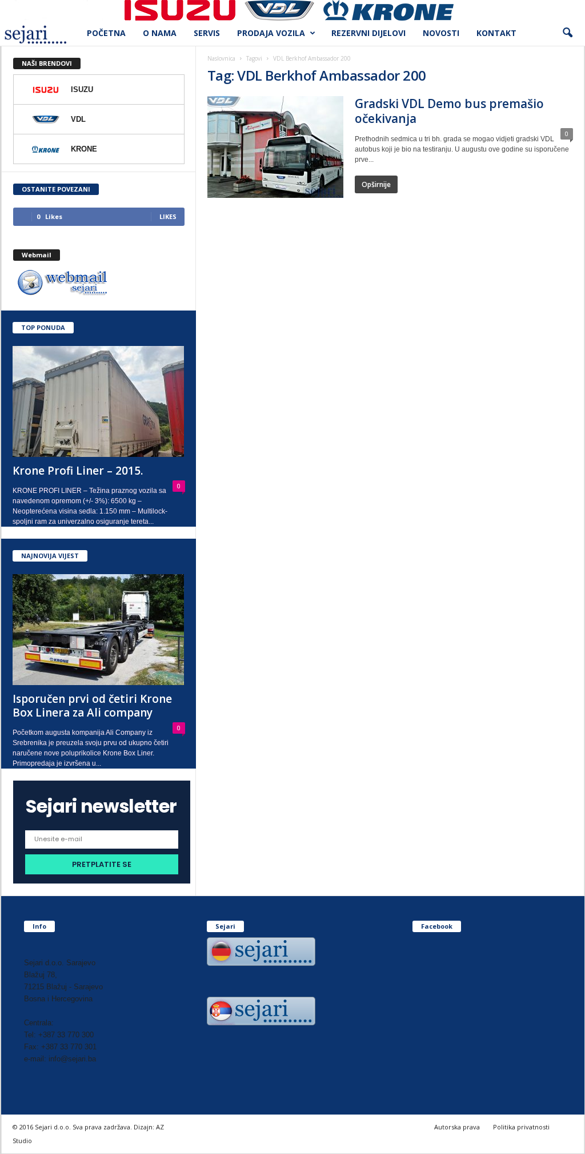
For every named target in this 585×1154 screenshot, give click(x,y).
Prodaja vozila (271, 32)
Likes (168, 216)
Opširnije (376, 184)
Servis (207, 32)
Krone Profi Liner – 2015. (78, 470)
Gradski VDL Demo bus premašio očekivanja (449, 110)
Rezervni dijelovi (368, 32)
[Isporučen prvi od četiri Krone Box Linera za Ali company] (99, 629)
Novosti (441, 32)
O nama (160, 32)
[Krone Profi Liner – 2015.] (99, 401)
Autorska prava (457, 1127)
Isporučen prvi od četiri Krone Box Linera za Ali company (92, 705)
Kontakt (496, 32)
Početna (106, 32)
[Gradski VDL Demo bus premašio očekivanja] (275, 147)
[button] (567, 33)
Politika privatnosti (521, 1127)
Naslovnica (221, 58)
